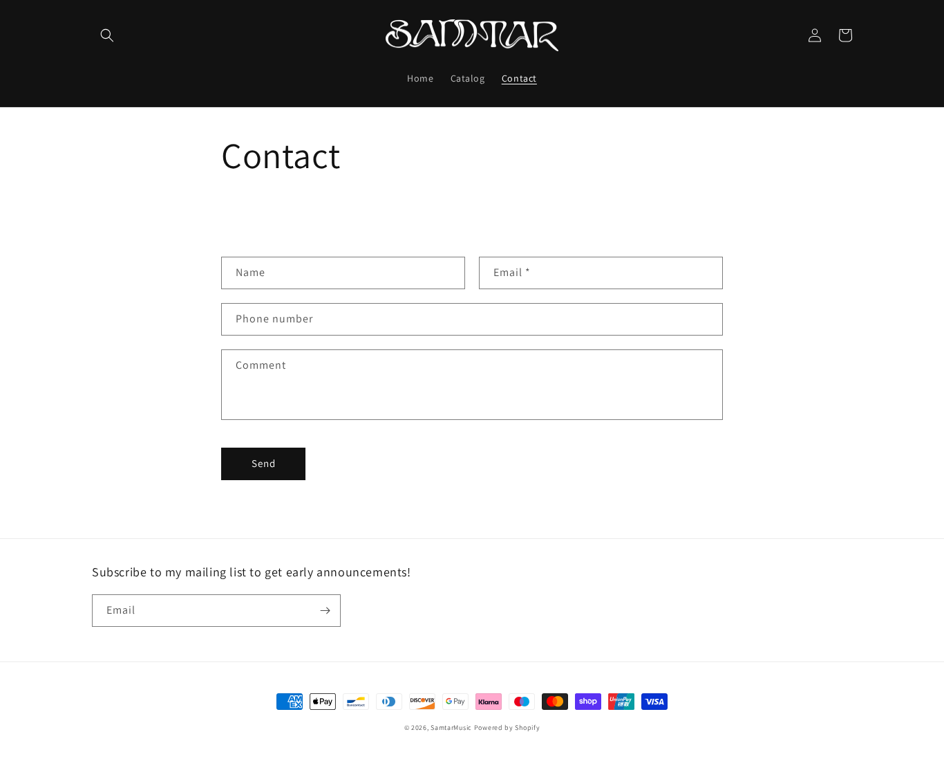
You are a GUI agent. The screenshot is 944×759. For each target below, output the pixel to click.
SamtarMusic (451, 727)
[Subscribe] (325, 610)
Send (264, 463)
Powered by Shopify (507, 727)
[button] (107, 35)
